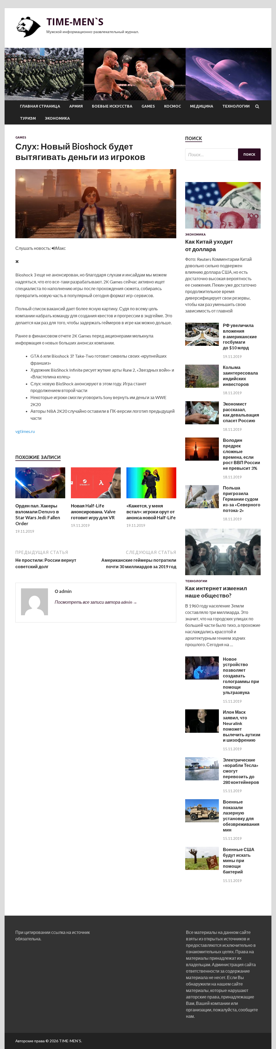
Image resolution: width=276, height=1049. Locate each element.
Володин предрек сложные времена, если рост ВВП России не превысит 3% (241, 454)
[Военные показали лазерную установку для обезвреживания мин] (202, 820)
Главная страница (40, 106)
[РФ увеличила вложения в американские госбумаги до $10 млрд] (202, 344)
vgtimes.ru (25, 431)
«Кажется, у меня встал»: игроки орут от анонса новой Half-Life (151, 511)
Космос (172, 106)
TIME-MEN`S (75, 21)
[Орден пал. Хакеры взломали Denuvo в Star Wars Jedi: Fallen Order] (40, 499)
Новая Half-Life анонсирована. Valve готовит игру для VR (93, 511)
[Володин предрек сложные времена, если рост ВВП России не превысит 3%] (202, 458)
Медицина (201, 106)
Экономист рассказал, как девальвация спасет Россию (241, 412)
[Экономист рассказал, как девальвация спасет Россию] (202, 422)
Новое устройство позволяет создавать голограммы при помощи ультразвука (241, 675)
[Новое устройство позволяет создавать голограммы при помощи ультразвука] (202, 677)
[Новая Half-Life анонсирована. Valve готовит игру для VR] (96, 499)
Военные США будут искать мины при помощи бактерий (238, 860)
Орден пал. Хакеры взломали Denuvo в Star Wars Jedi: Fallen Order (37, 514)
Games (148, 106)
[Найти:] (223, 154)
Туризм (28, 118)
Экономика (57, 118)
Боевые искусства (112, 106)
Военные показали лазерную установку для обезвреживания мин (241, 815)
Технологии (236, 106)
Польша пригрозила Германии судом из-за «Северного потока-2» (241, 499)
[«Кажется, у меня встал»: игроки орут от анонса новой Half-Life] (151, 499)
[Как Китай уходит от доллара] (223, 229)
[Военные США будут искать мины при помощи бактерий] (202, 868)
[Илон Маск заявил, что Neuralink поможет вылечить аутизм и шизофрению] (202, 731)
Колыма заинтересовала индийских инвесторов (240, 375)
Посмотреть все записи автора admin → (96, 601)
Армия (76, 106)
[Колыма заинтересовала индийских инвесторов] (202, 386)
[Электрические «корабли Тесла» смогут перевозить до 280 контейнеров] (202, 778)
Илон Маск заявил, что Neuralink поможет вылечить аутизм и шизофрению (241, 725)
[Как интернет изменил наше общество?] (223, 576)
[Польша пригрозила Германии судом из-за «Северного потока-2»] (202, 506)
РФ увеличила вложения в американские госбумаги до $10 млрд (240, 336)
